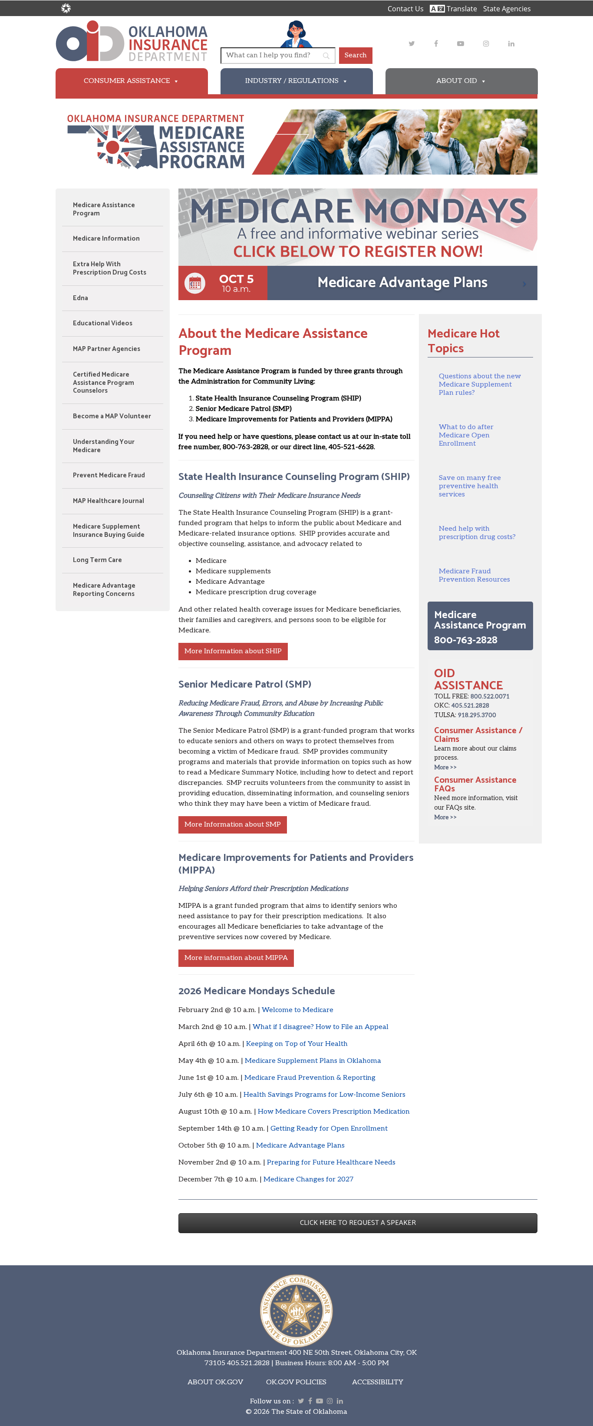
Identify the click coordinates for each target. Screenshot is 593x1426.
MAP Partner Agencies (106, 349)
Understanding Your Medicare (104, 446)
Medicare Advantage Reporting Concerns (104, 589)
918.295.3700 (477, 715)
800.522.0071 (490, 696)
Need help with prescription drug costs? (477, 533)
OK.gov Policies (296, 1382)
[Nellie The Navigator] (296, 34)
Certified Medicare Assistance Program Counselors (103, 383)
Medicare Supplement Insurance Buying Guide (109, 530)
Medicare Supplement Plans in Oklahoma (313, 1061)
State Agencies (507, 8)
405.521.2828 (470, 705)
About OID (456, 81)
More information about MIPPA (236, 958)
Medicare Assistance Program (104, 209)
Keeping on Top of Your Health (297, 1044)
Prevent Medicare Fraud (109, 475)
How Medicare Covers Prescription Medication (334, 1112)
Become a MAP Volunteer (112, 416)
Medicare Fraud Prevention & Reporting (310, 1078)
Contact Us (406, 8)
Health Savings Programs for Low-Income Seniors (324, 1095)
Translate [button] (461, 8)
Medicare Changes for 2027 (308, 1179)
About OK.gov (215, 1382)
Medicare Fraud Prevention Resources (474, 575)
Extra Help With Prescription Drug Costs (109, 268)
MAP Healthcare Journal (108, 501)
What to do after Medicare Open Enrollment (466, 435)
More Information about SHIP (233, 651)
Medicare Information (106, 238)
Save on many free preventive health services (470, 486)
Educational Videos (102, 323)
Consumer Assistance (127, 81)
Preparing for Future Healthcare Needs (331, 1162)
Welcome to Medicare (297, 1010)
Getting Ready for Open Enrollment (329, 1129)
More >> (445, 767)
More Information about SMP (232, 825)
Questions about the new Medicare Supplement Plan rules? (480, 384)
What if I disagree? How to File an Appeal (321, 1027)
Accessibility (377, 1382)
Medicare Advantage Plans (300, 1145)
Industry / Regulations (292, 81)
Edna (80, 298)
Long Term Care (97, 560)
